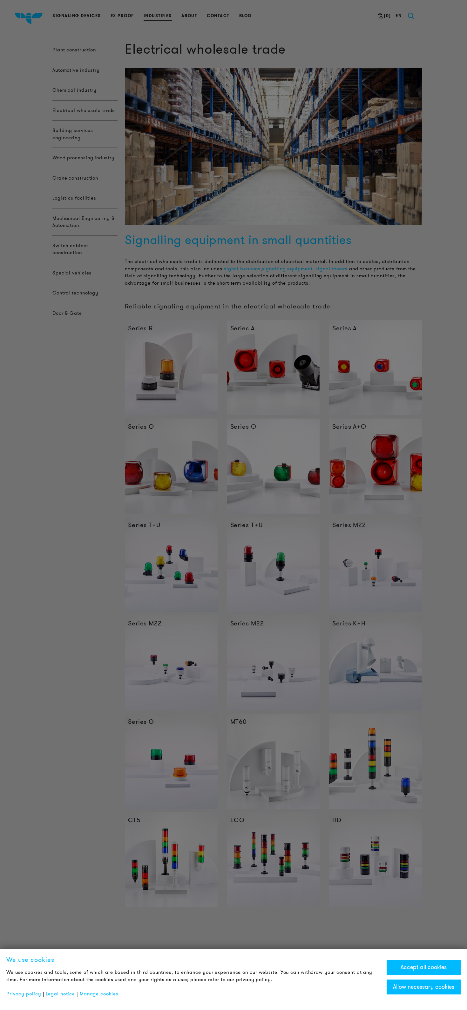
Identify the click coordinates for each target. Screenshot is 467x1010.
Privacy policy (23, 993)
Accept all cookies (424, 967)
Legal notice (60, 993)
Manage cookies (99, 993)
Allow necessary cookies (423, 987)
